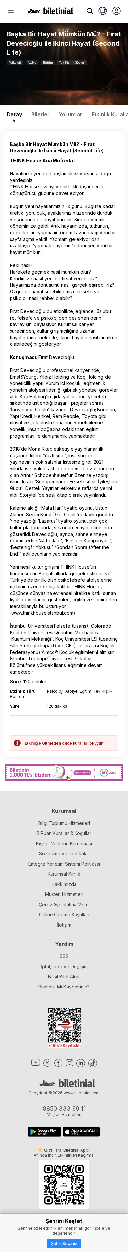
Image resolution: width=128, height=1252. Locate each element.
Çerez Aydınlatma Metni (64, 904)
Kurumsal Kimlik (64, 874)
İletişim (64, 925)
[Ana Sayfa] (50, 12)
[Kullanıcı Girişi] (116, 11)
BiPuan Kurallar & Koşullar (64, 833)
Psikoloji (15, 62)
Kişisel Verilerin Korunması (64, 843)
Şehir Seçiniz (64, 1243)
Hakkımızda (64, 884)
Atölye (32, 62)
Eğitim (48, 62)
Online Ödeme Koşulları (64, 914)
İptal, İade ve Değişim (64, 966)
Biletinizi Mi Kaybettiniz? (64, 986)
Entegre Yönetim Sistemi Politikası (64, 864)
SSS (64, 956)
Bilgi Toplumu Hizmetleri (64, 823)
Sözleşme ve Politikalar (64, 853)
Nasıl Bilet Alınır (64, 976)
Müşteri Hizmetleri (64, 894)
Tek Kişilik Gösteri (72, 62)
